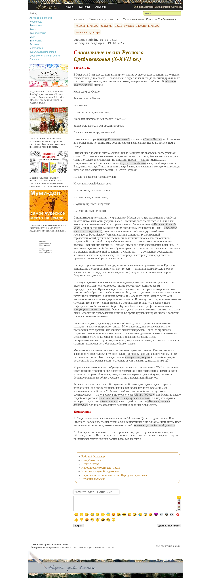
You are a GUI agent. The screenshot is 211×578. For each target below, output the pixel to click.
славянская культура (87, 32)
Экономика (36, 40)
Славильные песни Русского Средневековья (149, 19)
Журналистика (38, 33)
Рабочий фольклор (93, 456)
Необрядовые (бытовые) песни (100, 467)
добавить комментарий (169, 526)
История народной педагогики (100, 471)
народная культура (147, 25)
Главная (69, 6)
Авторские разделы (41, 18)
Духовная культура (93, 478)
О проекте (100, 6)
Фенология (36, 25)
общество (106, 25)
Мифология (36, 48)
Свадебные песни (92, 460)
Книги (33, 29)
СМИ (32, 36)
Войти (33, 13)
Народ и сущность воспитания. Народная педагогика (114, 475)
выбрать (78, 526)
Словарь (35, 59)
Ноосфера (36, 21)
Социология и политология (45, 55)
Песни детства (90, 463)
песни (118, 25)
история (80, 25)
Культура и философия (43, 52)
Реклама (34, 44)
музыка (129, 25)
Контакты (84, 6)
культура (92, 25)
